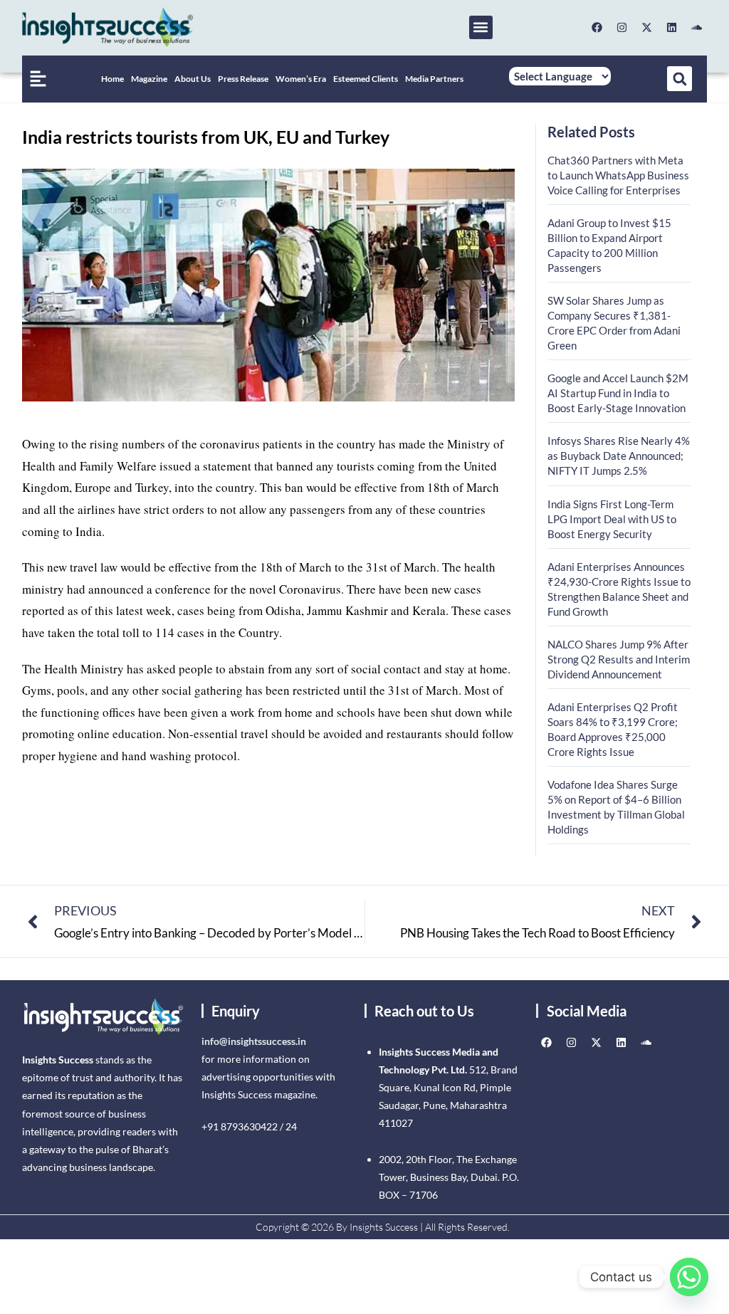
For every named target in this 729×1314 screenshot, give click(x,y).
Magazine (149, 78)
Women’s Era (301, 78)
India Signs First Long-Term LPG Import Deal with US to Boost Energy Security (611, 519)
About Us (192, 78)
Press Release (243, 78)
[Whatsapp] (689, 1277)
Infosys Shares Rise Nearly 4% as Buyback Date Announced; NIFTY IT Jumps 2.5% (618, 455)
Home (112, 78)
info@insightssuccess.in (253, 1041)
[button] (481, 27)
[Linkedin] (671, 27)
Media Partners (434, 78)
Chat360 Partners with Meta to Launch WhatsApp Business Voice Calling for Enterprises (618, 175)
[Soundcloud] (696, 27)
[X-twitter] (646, 27)
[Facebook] (596, 27)
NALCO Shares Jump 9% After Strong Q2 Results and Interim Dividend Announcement (618, 659)
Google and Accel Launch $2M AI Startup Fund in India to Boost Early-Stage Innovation (617, 393)
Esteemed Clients (365, 78)
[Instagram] (621, 27)
